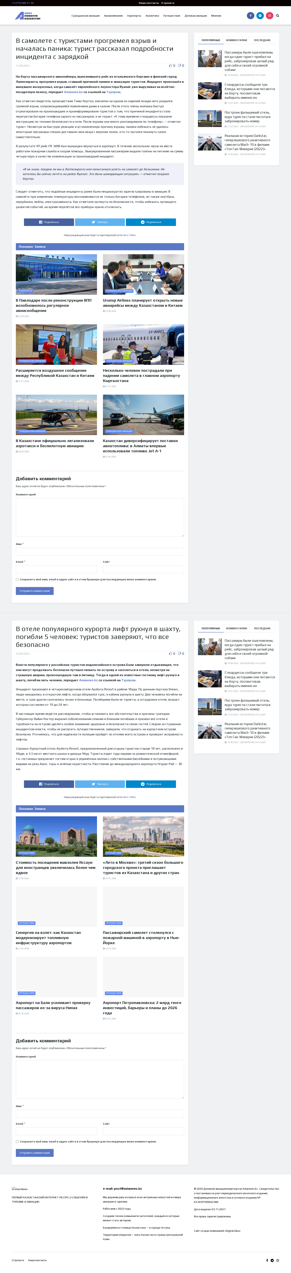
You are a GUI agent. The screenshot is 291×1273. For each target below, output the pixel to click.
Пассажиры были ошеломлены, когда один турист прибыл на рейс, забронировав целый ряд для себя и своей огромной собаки (249, 61)
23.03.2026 (110, 948)
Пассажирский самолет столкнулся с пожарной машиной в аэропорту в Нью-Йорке (141, 937)
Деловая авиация (196, 15)
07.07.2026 (110, 386)
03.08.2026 (110, 311)
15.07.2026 (23, 381)
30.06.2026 (23, 451)
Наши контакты (149, 3)
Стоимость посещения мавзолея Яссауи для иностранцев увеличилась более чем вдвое (55, 867)
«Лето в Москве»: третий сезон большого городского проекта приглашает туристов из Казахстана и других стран (143, 867)
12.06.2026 (23, 878)
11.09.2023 (23, 65)
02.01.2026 (110, 1018)
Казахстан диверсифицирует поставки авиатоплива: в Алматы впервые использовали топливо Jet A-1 (140, 445)
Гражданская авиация (86, 15)
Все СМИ (129, 235)
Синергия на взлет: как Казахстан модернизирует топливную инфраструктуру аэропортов (48, 937)
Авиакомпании (113, 15)
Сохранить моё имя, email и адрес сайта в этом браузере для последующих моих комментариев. (88, 579)
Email (21, 562)
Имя (20, 544)
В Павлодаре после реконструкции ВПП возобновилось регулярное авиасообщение (53, 305)
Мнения (216, 15)
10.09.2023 (23, 653)
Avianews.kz (73, 92)
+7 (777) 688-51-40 (23, 3)
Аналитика (152, 15)
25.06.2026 (110, 456)
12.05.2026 (23, 948)
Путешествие (171, 15)
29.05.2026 (110, 878)
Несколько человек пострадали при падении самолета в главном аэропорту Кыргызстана (141, 375)
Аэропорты (134, 15)
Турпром (113, 92)
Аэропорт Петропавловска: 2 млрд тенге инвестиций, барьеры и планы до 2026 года (142, 1007)
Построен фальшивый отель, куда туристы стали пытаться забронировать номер (247, 116)
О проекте (167, 3)
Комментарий (26, 494)
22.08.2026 (23, 316)
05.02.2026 (23, 1013)
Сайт (106, 561)
